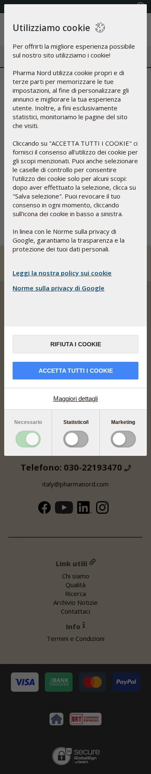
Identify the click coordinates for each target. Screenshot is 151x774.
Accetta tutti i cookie (76, 370)
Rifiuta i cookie (75, 344)
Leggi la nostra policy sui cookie (62, 273)
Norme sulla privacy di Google (58, 288)
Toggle (28, 439)
